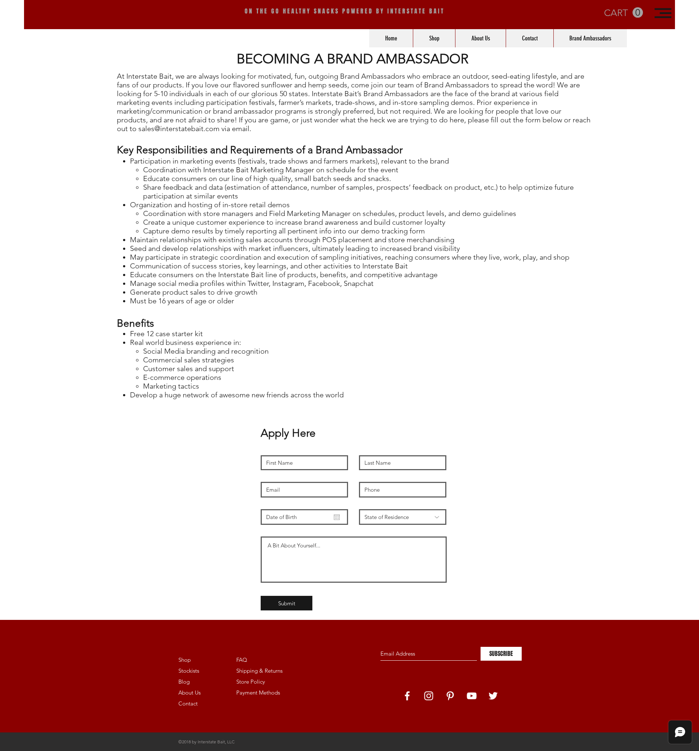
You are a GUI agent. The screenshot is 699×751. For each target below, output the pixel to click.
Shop (184, 659)
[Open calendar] (337, 517)
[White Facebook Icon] (407, 696)
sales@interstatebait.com (179, 128)
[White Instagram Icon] (429, 696)
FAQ (241, 659)
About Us (189, 692)
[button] (663, 13)
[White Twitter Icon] (493, 696)
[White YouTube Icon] (472, 696)
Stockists (188, 670)
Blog (184, 681)
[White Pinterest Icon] (450, 696)
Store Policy (250, 681)
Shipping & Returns (259, 670)
